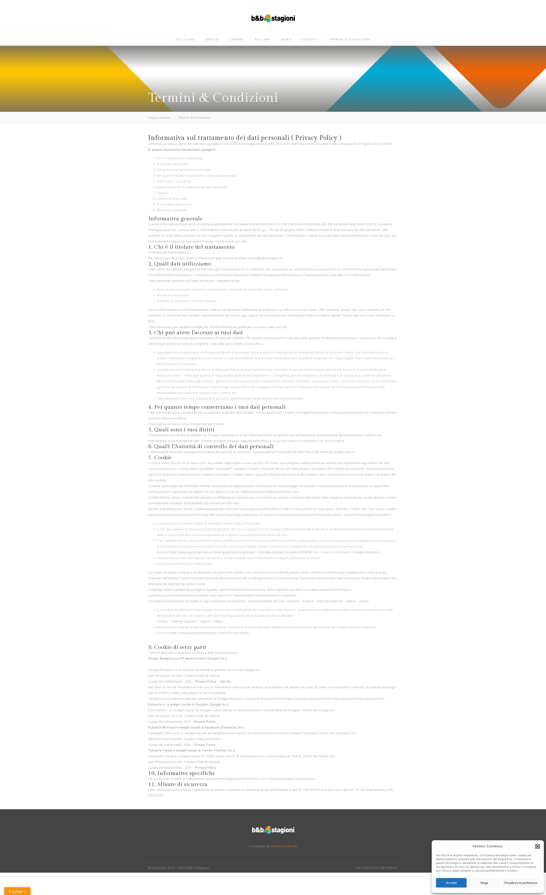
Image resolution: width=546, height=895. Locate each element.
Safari (364, 601)
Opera (351, 601)
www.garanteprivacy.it (337, 452)
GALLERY (263, 39)
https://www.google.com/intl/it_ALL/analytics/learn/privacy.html (335, 698)
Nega (484, 883)
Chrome (293, 601)
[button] (537, 846)
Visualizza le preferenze (520, 883)
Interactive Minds (284, 846)
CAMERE (236, 39)
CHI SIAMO (185, 39)
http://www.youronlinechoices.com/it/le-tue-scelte (210, 633)
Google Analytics (366, 552)
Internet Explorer (330, 601)
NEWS (286, 39)
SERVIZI (212, 39)
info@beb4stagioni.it (266, 258)
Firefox (308, 601)
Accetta (451, 883)
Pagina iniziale (159, 117)
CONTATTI (310, 39)
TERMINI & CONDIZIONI (349, 39)
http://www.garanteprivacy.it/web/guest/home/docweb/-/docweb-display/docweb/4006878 (241, 552)
